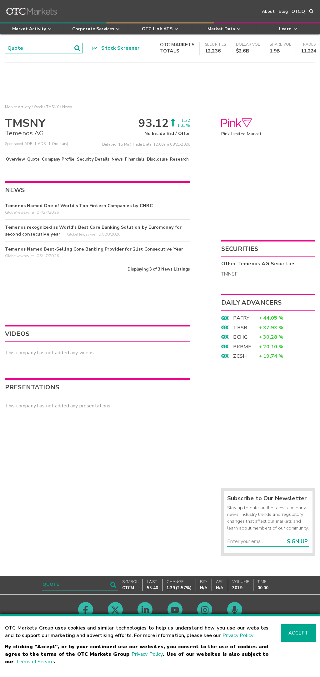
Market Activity (18, 106)
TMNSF (229, 274)
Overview (15, 159)
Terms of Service (35, 661)
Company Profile (58, 159)
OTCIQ (298, 11)
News (117, 159)
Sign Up (297, 541)
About (268, 11)
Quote (33, 159)
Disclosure (157, 159)
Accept (298, 633)
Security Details (93, 159)
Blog (283, 11)
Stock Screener (119, 48)
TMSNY (52, 106)
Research (179, 159)
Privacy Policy (237, 635)
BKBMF (242, 346)
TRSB (240, 327)
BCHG (240, 337)
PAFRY (241, 318)
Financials (135, 159)
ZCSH (240, 356)
